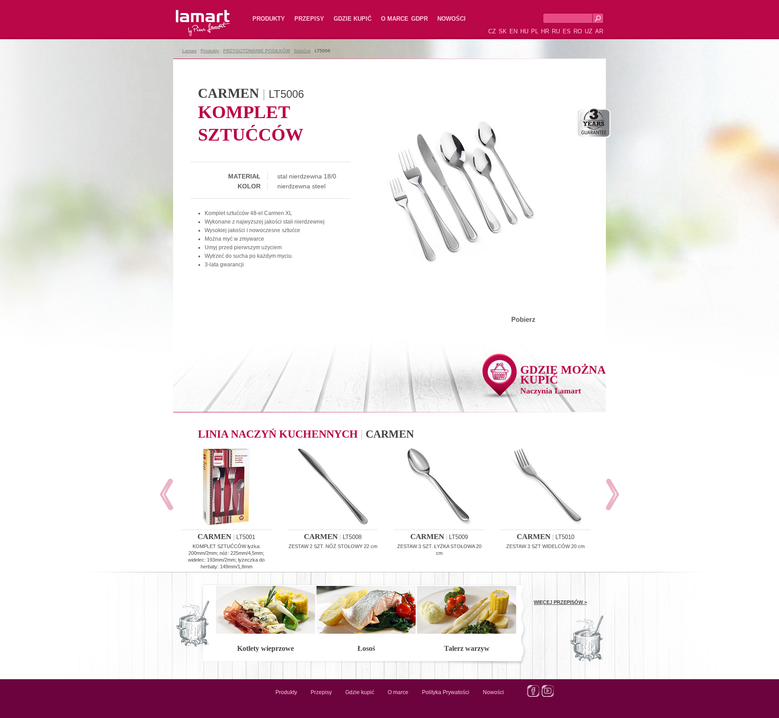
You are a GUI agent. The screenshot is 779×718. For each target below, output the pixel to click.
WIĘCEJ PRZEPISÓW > (560, 602)
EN (513, 31)
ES (567, 31)
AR (599, 31)
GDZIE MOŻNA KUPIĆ (563, 379)
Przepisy (309, 18)
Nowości (451, 18)
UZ (588, 31)
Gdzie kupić (352, 18)
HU (524, 31)
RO (577, 31)
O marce (394, 18)
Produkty (268, 18)
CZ (492, 31)
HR (545, 31)
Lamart (193, 16)
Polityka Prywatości (445, 692)
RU (556, 31)
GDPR (419, 18)
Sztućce (302, 50)
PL (534, 31)
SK (503, 31)
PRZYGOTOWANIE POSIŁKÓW (256, 50)
